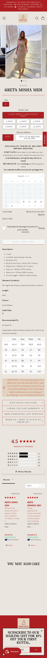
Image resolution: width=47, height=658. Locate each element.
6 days (9, 127)
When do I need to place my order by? (23, 421)
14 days (37, 127)
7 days (22, 127)
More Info (25, 232)
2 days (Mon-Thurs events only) (23, 115)
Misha (23, 86)
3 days (9, 121)
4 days (23, 121)
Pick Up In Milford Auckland (29, 137)
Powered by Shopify (23, 656)
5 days (36, 121)
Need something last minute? (23, 414)
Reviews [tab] (6, 480)
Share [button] (10, 545)
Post (8, 137)
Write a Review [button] (24, 471)
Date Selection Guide (23, 403)
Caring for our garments (23, 408)
